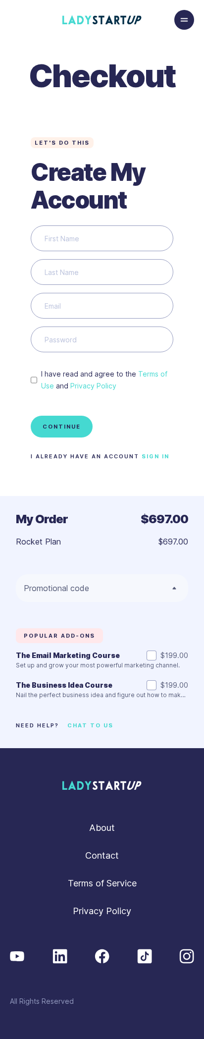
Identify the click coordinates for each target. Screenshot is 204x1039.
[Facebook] (102, 956)
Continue (62, 426)
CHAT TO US (90, 725)
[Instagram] (186, 956)
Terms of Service (102, 883)
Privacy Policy (93, 386)
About (102, 827)
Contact (102, 855)
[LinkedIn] (59, 956)
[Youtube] (17, 956)
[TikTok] (144, 956)
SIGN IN (155, 456)
